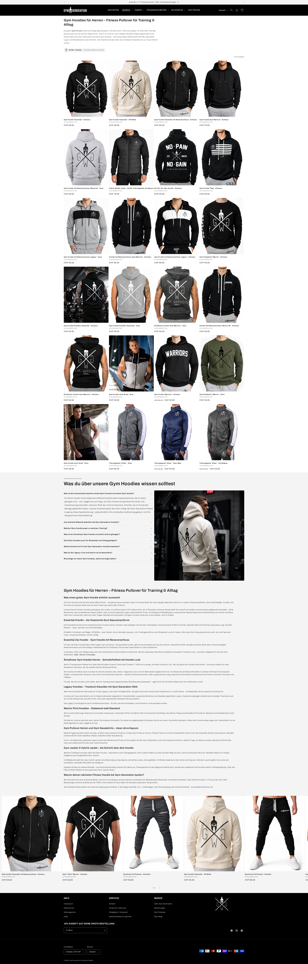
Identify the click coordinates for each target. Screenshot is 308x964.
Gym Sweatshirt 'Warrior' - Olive (211, 394)
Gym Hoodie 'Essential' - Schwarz (77, 120)
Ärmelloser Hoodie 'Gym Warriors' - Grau (170, 326)
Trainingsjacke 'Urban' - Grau (120, 463)
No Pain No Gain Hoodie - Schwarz (168, 188)
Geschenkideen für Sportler (120, 916)
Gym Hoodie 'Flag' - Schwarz (210, 188)
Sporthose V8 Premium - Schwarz (258, 874)
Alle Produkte (159, 912)
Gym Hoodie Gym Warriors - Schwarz (214, 120)
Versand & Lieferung (117, 908)
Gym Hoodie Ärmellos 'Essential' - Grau (124, 326)
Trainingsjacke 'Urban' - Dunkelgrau (213, 463)
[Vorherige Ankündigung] (64, 2)
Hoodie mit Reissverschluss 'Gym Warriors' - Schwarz (130, 257)
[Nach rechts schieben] (159, 888)
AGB (66, 916)
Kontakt (112, 904)
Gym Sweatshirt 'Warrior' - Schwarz (213, 257)
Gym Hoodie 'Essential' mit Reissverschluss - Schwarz (175, 120)
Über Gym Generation (163, 904)
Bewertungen (159, 908)
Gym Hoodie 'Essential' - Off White (122, 120)
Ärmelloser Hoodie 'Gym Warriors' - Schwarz (81, 394)
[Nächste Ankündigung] (243, 2)
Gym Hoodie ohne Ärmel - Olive (76, 463)
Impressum (68, 904)
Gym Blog (158, 916)
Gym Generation (74, 960)
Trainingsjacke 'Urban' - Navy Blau (167, 463)
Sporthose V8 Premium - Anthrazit (136, 874)
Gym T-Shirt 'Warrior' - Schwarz (75, 874)
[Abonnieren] (104, 930)
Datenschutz (69, 908)
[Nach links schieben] (148, 888)
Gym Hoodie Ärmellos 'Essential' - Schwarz (81, 326)
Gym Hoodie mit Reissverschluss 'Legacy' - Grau (83, 257)
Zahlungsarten (70, 912)
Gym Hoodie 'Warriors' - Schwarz (167, 394)
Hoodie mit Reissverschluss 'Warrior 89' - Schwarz (219, 326)
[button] (127, 10)
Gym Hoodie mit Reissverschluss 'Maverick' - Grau (83, 188)
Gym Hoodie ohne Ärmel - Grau (121, 394)
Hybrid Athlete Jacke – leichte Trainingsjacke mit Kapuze (131, 188)
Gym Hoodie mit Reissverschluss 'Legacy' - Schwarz (174, 257)
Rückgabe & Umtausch (118, 912)
